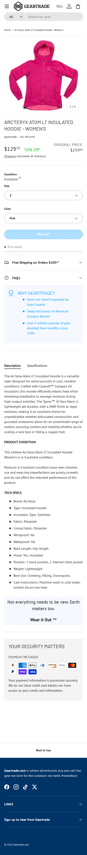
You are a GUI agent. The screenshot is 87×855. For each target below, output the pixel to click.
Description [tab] (12, 365)
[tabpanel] (43, 482)
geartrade (10, 137)
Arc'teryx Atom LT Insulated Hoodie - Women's (39, 30)
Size (6, 186)
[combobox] (43, 16)
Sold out (43, 234)
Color (7, 209)
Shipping (10, 156)
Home (7, 30)
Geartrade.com (21, 844)
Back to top (43, 750)
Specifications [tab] (37, 365)
